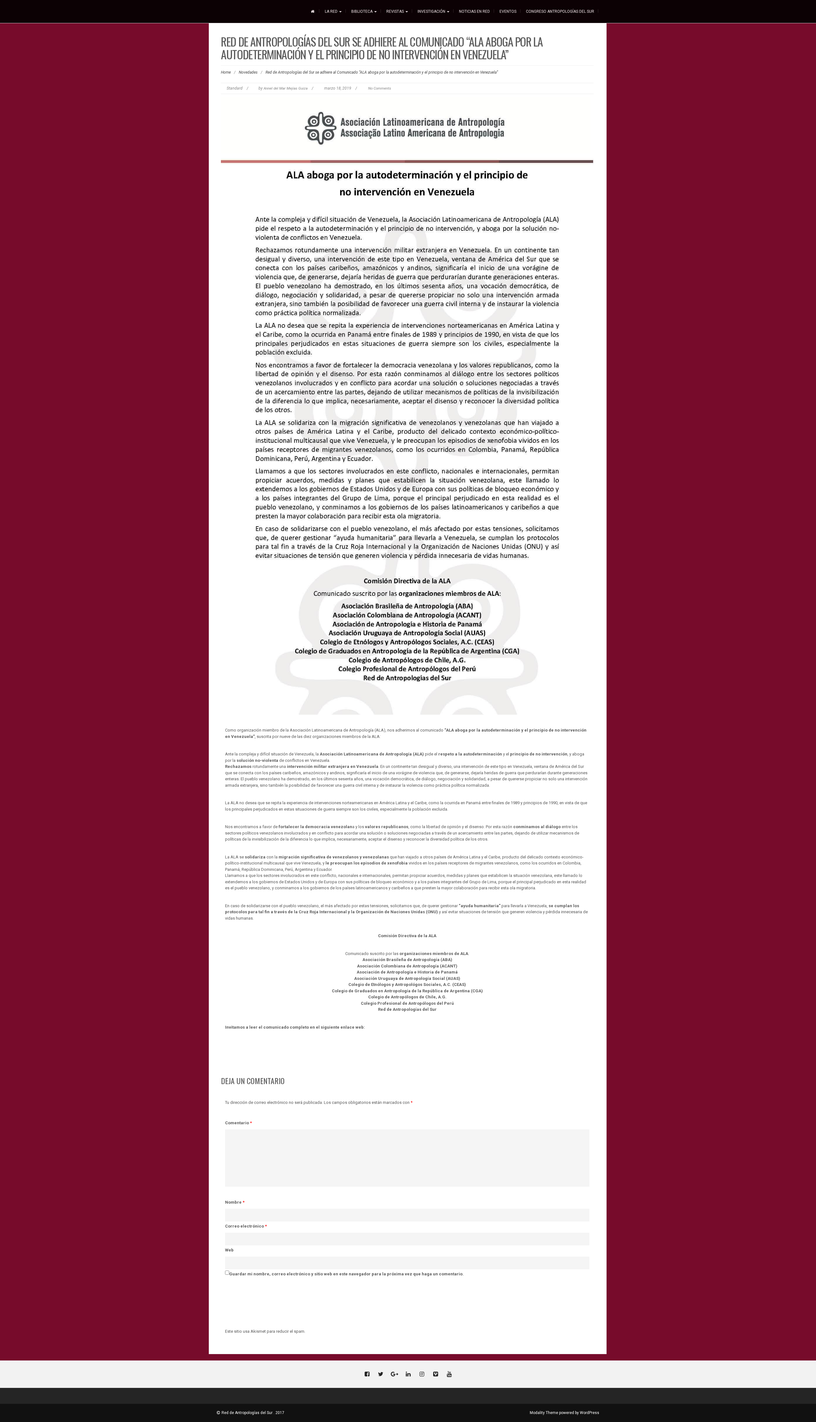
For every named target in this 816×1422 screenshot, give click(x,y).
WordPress (589, 1413)
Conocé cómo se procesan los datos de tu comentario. (361, 1331)
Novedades (248, 72)
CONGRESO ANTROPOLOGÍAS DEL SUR (560, 11)
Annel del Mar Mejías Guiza (286, 88)
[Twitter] (380, 1374)
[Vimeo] (435, 1374)
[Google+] (394, 1374)
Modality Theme (544, 1413)
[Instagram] (421, 1374)
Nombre (234, 1202)
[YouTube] (449, 1374)
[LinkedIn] (408, 1374)
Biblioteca (362, 11)
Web (229, 1250)
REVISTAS (395, 11)
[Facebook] (367, 1374)
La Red (332, 11)
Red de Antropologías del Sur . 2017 (253, 1413)
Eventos (507, 11)
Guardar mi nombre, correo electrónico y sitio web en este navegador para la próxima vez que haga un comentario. (346, 1274)
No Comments (379, 88)
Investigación (432, 11)
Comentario (238, 1122)
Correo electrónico (246, 1226)
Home (226, 72)
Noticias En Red (474, 11)
